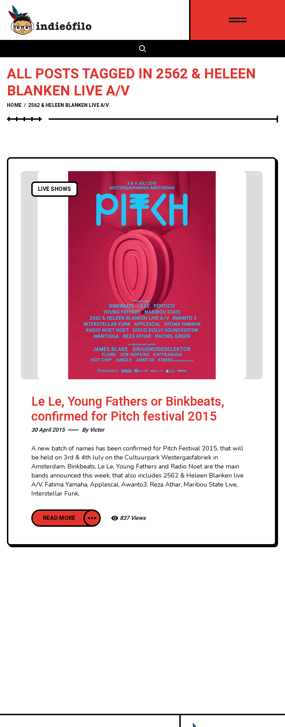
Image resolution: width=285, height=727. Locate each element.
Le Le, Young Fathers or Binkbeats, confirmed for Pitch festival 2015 (127, 409)
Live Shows (54, 189)
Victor (97, 430)
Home (14, 105)
